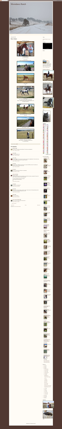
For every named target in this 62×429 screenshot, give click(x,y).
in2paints (14, 148)
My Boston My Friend (47, 333)
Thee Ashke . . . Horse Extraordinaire (47, 233)
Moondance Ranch (18, 4)
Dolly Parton (48, 189)
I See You (48, 234)
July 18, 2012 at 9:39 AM (16, 181)
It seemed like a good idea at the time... (47, 340)
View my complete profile (46, 67)
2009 (44, 397)
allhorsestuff (14, 174)
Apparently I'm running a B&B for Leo (49, 247)
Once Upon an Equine (47, 280)
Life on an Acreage (46, 224)
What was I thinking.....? (47, 300)
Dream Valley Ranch (46, 360)
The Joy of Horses (46, 309)
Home (11, 34)
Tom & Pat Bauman (46, 349)
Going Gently (46, 170)
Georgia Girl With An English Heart (47, 188)
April (45, 390)
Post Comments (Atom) (17, 206)
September (46, 372)
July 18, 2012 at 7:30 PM (16, 201)
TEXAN (45, 288)
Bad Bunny (45, 382)
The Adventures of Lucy (47, 294)
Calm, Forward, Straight (16, 199)
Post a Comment (14, 203)
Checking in (48, 295)
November (45, 370)
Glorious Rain (46, 384)
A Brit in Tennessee (46, 182)
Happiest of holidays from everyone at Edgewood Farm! (48, 253)
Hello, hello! (48, 328)
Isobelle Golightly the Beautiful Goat (47, 306)
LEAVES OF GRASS (46, 239)
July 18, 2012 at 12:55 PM (16, 186)
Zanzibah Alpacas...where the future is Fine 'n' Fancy (47, 322)
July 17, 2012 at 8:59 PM (16, 166)
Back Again (48, 207)
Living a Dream (46, 164)
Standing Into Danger (47, 200)
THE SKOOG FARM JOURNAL (46, 158)
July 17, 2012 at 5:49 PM (16, 155)
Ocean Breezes (46, 262)
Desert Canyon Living (47, 212)
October (45, 371)
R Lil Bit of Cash (46, 268)
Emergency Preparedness (47, 385)
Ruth (13, 169)
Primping (45, 378)
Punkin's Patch (46, 194)
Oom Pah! (48, 159)
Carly (13, 163)
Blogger (35, 423)
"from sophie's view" (47, 256)
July (45, 374)
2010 (44, 396)
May (45, 389)
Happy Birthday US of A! (47, 386)
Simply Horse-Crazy (46, 230)
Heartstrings (45, 343)
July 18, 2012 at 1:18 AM (16, 171)
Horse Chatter (46, 383)
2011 (44, 395)
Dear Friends (45, 307)
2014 (44, 365)
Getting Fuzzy (49, 344)
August (45, 373)
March (45, 391)
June (45, 388)
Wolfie (13, 194)
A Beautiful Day (46, 375)
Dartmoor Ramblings (47, 315)
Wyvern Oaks (45, 245)
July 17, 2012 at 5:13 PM (16, 150)
